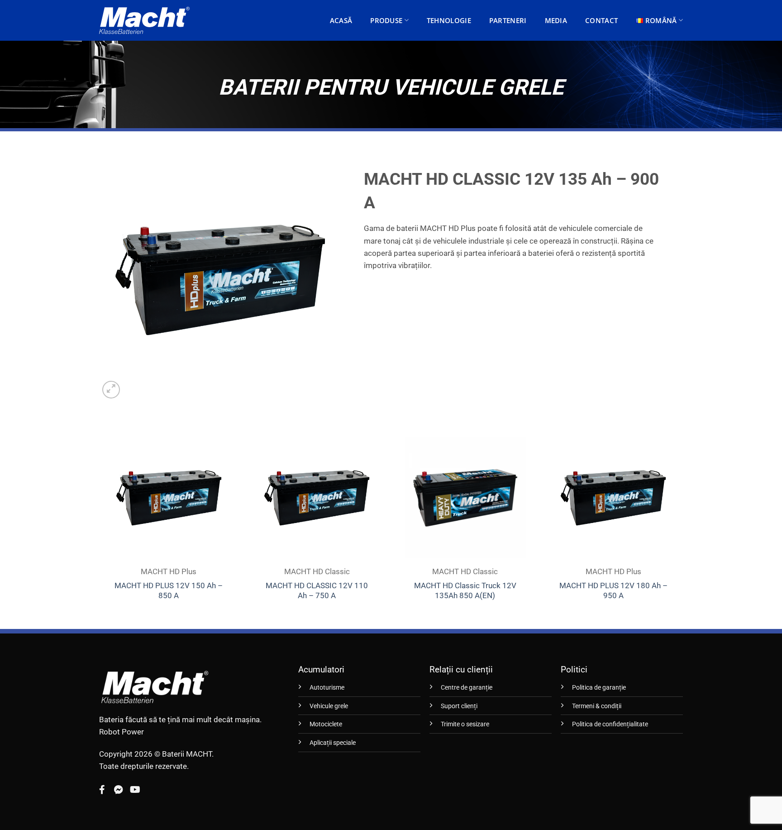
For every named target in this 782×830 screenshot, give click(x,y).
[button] (111, 389)
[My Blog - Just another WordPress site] (144, 20)
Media (556, 20)
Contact (601, 20)
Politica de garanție (599, 687)
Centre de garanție (466, 687)
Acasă (341, 20)
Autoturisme (327, 687)
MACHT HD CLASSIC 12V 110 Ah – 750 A (317, 590)
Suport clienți (459, 706)
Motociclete (326, 724)
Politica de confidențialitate (610, 724)
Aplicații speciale (333, 743)
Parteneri (508, 20)
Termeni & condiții (596, 706)
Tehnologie (449, 20)
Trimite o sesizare (465, 724)
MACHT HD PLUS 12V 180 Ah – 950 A (613, 590)
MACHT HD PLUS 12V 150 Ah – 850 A (168, 590)
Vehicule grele (329, 706)
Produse (386, 20)
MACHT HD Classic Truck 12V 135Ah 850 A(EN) (465, 590)
